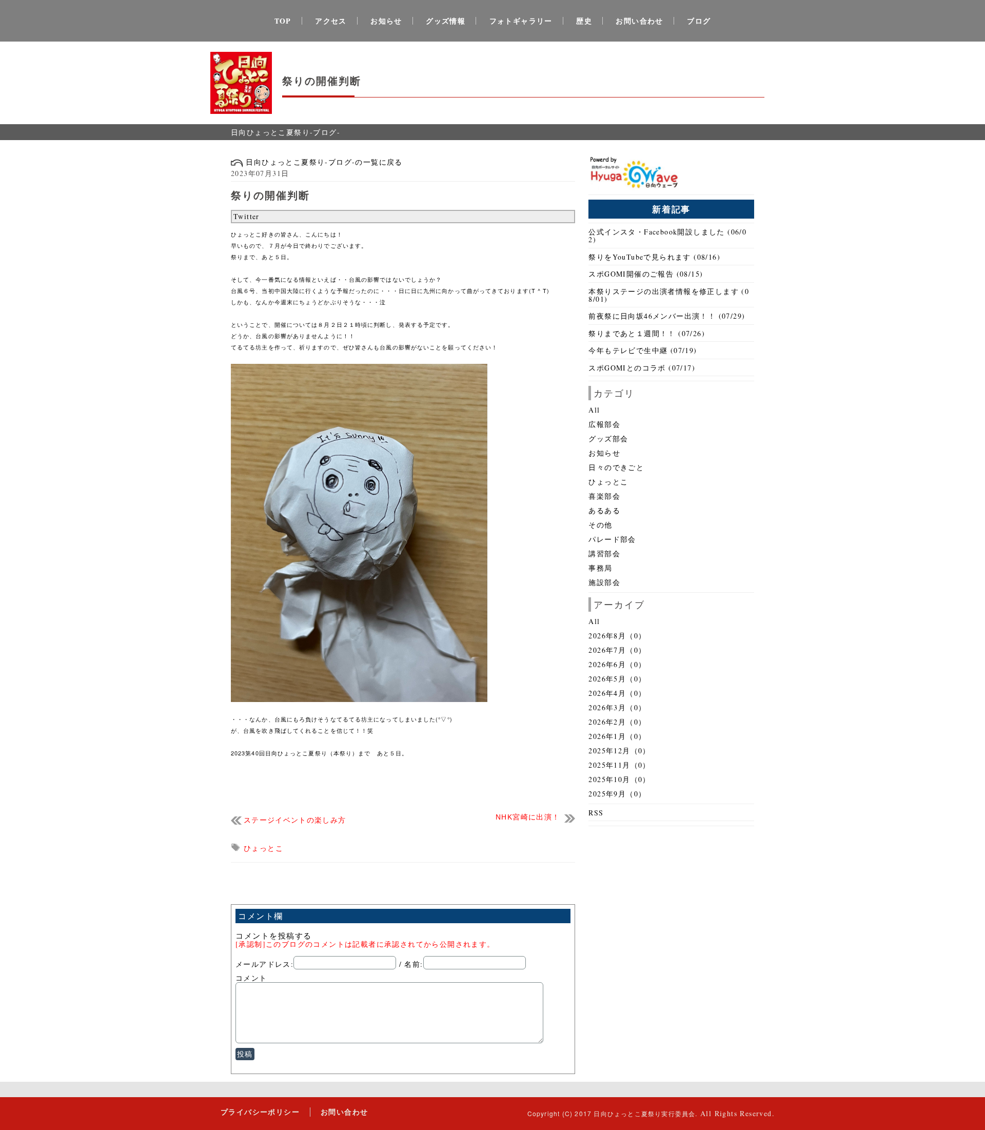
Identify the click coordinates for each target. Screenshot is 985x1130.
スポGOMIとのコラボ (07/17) (641, 368)
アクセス (331, 21)
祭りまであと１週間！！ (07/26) (646, 333)
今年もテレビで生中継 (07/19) (642, 350)
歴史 (584, 21)
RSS (595, 812)
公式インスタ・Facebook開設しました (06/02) (667, 235)
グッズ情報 (445, 21)
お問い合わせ (639, 21)
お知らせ (386, 21)
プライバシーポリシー (260, 1111)
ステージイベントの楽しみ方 (295, 820)
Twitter (246, 216)
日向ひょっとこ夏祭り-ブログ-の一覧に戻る (323, 162)
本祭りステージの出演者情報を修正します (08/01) (668, 295)
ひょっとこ (263, 848)
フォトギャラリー (521, 21)
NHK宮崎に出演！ (528, 817)
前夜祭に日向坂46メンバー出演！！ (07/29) (666, 316)
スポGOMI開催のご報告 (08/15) (645, 274)
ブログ (699, 21)
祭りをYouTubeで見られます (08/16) (654, 257)
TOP (282, 21)
